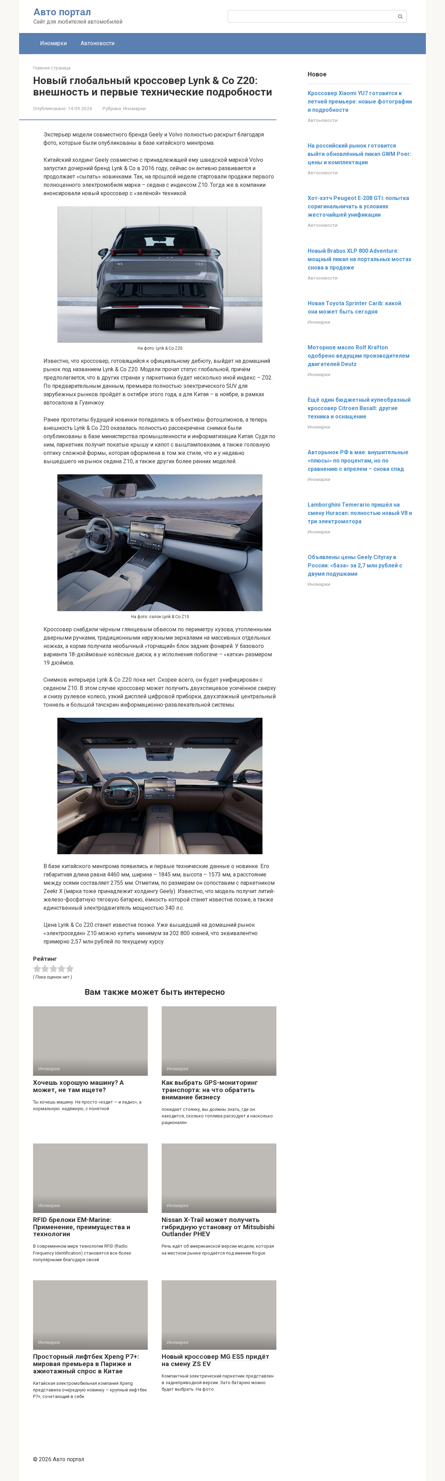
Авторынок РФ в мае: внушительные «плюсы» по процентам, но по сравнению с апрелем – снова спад (358, 460)
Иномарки (53, 43)
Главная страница (52, 67)
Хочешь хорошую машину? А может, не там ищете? (78, 1086)
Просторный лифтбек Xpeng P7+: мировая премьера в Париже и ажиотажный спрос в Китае (86, 1364)
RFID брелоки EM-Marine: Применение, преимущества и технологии (81, 1227)
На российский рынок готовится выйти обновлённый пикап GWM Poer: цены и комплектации (359, 154)
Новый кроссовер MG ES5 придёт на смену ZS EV (215, 1360)
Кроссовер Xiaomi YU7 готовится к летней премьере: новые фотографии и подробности (360, 101)
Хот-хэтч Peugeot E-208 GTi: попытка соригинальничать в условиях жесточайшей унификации (358, 206)
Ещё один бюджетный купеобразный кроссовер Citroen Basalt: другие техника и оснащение (359, 408)
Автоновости (97, 43)
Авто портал (62, 12)
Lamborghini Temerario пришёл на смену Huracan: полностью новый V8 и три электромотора (360, 513)
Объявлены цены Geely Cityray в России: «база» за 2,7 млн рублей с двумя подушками (355, 565)
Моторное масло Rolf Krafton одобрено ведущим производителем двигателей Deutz (359, 355)
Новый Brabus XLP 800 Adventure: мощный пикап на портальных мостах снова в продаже (359, 259)
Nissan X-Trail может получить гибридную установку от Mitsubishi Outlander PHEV (218, 1227)
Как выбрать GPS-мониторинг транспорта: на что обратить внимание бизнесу (210, 1090)
